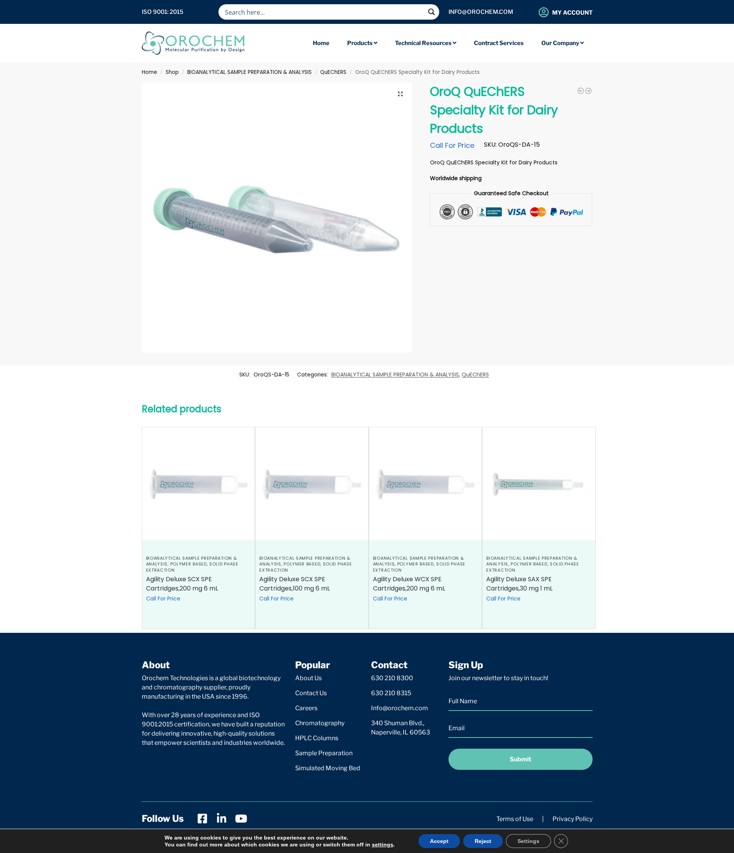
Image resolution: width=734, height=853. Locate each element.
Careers (306, 708)
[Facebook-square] (202, 818)
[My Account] (544, 12)
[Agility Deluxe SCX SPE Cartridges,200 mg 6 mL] (198, 483)
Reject (483, 841)
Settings (528, 841)
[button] (400, 94)
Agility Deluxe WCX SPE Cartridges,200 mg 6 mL (409, 584)
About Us (308, 678)
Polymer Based (188, 564)
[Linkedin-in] (222, 818)
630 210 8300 (392, 678)
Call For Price (452, 145)
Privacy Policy (573, 819)
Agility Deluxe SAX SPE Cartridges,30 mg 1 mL (519, 584)
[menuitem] (362, 43)
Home (149, 72)
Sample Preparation (324, 753)
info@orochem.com (480, 11)
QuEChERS (333, 72)
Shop (172, 72)
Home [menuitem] (321, 43)
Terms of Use (514, 819)
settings (382, 844)
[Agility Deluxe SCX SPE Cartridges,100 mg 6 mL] (311, 483)
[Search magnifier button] (431, 12)
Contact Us (311, 693)
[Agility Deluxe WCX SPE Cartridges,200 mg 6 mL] (425, 483)
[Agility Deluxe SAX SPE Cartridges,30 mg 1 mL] (538, 483)
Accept (439, 841)
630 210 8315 (391, 693)
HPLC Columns (316, 738)
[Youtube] (241, 818)
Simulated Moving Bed (327, 768)
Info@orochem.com (399, 708)
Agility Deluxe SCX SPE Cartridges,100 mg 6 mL (294, 584)
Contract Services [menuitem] (499, 43)
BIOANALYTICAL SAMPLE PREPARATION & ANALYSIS (249, 72)
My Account (572, 12)
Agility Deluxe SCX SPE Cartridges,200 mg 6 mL (182, 584)
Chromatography (319, 723)
